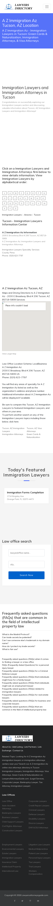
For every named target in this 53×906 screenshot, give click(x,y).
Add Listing (17, 747)
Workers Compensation (36, 872)
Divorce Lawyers (36, 823)
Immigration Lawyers (12, 214)
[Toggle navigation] (47, 7)
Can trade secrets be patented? (17, 637)
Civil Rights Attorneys (12, 826)
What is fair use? (10, 649)
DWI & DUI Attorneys (38, 827)
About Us (6, 747)
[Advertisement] (26, 60)
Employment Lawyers (12, 844)
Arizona (28, 214)
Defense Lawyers (37, 814)
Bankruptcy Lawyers (11, 813)
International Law (10, 871)
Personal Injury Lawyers (40, 857)
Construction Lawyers (12, 830)
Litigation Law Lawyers (39, 844)
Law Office (7, 801)
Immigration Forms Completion (25, 492)
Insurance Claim (9, 862)
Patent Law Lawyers (38, 853)
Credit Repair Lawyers (39, 805)
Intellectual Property (11, 866)
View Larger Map (9, 354)
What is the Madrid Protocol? (15, 634)
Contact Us (18, 750)
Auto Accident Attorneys (8, 807)
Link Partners (30, 747)
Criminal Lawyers (37, 810)
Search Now (26, 575)
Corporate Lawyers (38, 801)
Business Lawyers (10, 817)
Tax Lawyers (34, 862)
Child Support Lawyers (12, 821)
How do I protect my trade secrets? (18, 646)
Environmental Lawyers (13, 849)
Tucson (37, 214)
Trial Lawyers (35, 866)
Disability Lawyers (37, 818)
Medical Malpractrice (38, 849)
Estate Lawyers (9, 853)
